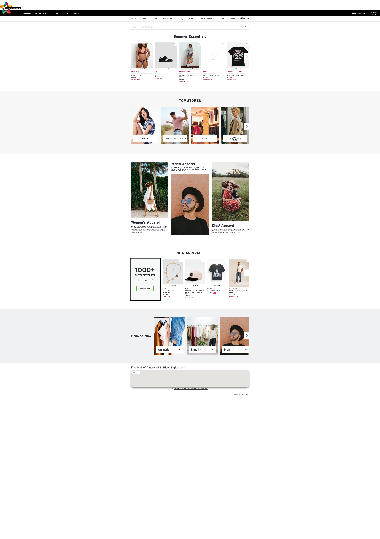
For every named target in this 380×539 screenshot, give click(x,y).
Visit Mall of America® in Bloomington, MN (191, 389)
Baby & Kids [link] (167, 19)
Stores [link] (221, 19)
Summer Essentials (190, 36)
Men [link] (155, 19)
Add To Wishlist (151, 44)
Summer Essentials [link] (206, 19)
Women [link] (145, 19)
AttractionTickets (373, 13)
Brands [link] (232, 19)
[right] (246, 56)
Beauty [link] (180, 19)
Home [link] (191, 19)
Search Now (145, 289)
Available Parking (358, 13)
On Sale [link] (134, 19)
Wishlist (246, 19)
